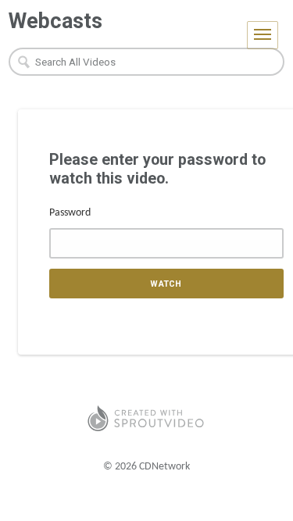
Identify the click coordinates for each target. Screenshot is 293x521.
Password (70, 213)
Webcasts (55, 21)
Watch (166, 284)
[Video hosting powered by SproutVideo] (146, 418)
